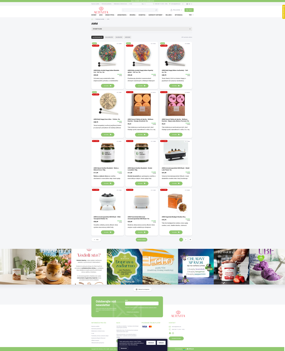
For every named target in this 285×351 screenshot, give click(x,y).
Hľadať (156, 10)
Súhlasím (161, 342)
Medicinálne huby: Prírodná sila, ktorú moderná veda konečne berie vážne (127, 331)
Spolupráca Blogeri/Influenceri (98, 338)
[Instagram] (173, 333)
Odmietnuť (151, 342)
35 (190, 239)
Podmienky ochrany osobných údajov (100, 335)
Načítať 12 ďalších (141, 239)
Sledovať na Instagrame (143, 289)
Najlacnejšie (109, 37)
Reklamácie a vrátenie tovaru (120, 3)
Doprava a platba (95, 3)
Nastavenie (124, 348)
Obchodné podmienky (107, 3)
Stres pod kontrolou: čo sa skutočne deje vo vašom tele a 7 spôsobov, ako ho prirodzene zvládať (126, 336)
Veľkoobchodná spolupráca (97, 342)
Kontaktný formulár (176, 338)
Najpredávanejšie (97, 37)
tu (136, 345)
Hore (97, 239)
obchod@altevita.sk (176, 326)
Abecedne (127, 37)
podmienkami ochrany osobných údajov (147, 307)
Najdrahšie (119, 37)
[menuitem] (94, 15)
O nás (130, 3)
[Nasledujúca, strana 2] (186, 239)
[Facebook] (170, 333)
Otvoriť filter (97, 29)
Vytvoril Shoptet (178, 349)
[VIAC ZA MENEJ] (142, 104)
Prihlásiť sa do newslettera (133, 312)
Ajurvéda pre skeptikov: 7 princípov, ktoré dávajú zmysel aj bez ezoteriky (127, 327)
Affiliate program (95, 340)
